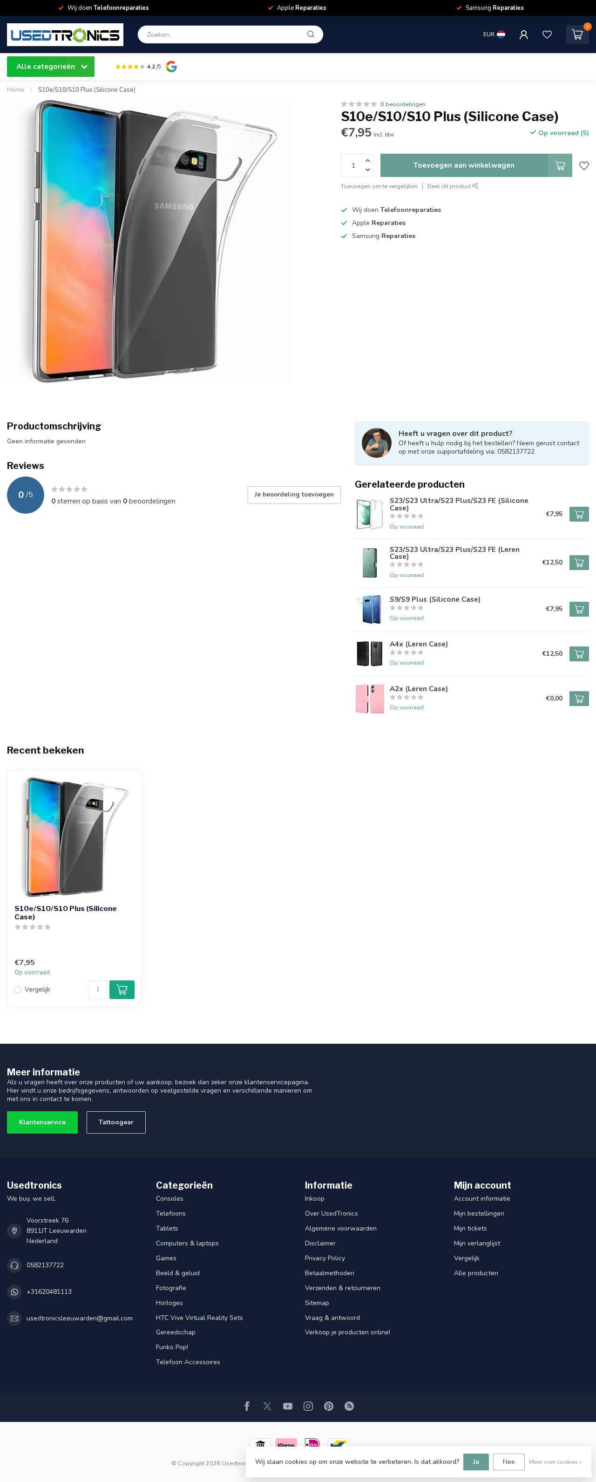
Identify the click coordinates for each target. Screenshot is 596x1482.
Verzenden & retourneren (342, 1288)
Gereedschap (176, 1332)
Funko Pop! (172, 1347)
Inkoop (315, 1198)
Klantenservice (42, 1122)
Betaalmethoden (329, 1273)
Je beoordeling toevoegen (294, 494)
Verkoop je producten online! (347, 1332)
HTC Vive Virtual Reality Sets (199, 1317)
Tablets (167, 1228)
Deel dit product (449, 186)
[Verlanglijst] (547, 34)
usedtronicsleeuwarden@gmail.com (80, 1318)
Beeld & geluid (178, 1273)
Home (15, 90)
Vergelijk (37, 989)
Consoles (169, 1198)
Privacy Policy (325, 1258)
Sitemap (317, 1302)
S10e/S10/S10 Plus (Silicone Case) (86, 90)
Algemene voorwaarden (341, 1228)
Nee (509, 1461)
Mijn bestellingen (479, 1213)
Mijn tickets (470, 1228)
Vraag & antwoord (332, 1317)
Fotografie (171, 1288)
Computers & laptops (187, 1243)
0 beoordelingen (403, 104)
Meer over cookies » (555, 1462)
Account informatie (482, 1198)
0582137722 (45, 1265)
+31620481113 (49, 1291)
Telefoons (171, 1213)
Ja (476, 1461)
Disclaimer (320, 1243)
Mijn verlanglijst (477, 1243)
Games (166, 1258)
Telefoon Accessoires (188, 1362)
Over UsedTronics (331, 1213)
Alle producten (476, 1273)
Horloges (169, 1302)
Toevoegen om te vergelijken (379, 186)
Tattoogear (116, 1122)
